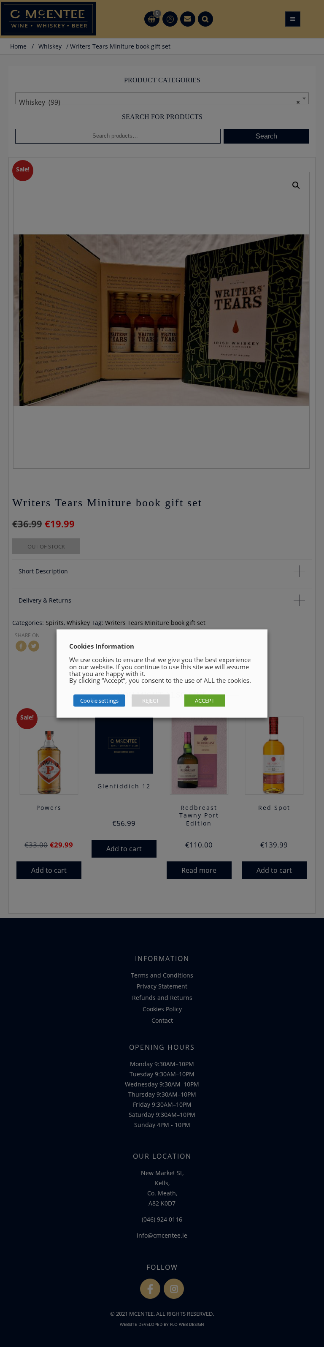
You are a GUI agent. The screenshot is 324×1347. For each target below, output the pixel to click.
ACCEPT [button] (204, 700)
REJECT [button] (150, 700)
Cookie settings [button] (99, 700)
